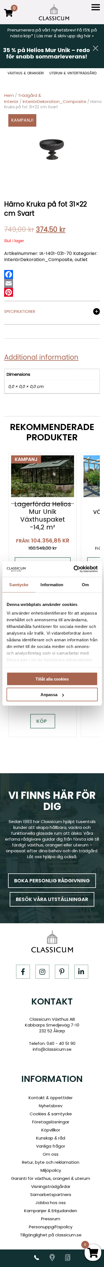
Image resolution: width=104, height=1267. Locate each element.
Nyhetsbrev (50, 1106)
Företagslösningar (50, 1122)
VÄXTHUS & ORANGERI (25, 73)
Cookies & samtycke (51, 1114)
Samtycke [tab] (18, 584)
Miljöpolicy (50, 1170)
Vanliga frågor (50, 1146)
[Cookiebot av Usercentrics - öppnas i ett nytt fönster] (74, 569)
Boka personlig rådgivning (52, 880)
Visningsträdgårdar (50, 1186)
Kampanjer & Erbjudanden (50, 1211)
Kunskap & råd (50, 1138)
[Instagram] (42, 972)
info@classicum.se (52, 1049)
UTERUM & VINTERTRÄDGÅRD (73, 73)
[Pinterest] (8, 292)
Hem (9, 95)
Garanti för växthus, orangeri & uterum (50, 1178)
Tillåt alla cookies (52, 678)
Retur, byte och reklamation (50, 1162)
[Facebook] (8, 274)
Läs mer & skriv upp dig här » (65, 36)
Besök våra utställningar (52, 899)
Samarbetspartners (50, 1194)
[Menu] (96, 7)
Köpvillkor (50, 1130)
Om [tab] (85, 584)
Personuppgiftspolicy (50, 1227)
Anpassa (48, 694)
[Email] (8, 283)
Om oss (51, 1154)
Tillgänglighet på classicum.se (51, 1235)
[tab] (43, 357)
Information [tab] (51, 584)
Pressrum (50, 1219)
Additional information (41, 357)
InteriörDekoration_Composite (54, 101)
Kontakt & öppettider (51, 1098)
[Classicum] (54, 12)
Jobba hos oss (50, 1202)
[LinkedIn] (81, 972)
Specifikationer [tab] (19, 312)
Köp (41, 721)
